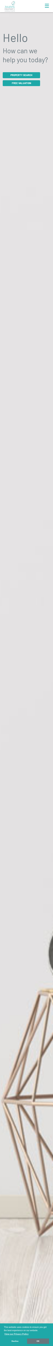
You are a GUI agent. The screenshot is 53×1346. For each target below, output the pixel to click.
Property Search (21, 75)
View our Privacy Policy (16, 1334)
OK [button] (38, 1341)
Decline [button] (15, 1341)
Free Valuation (21, 83)
